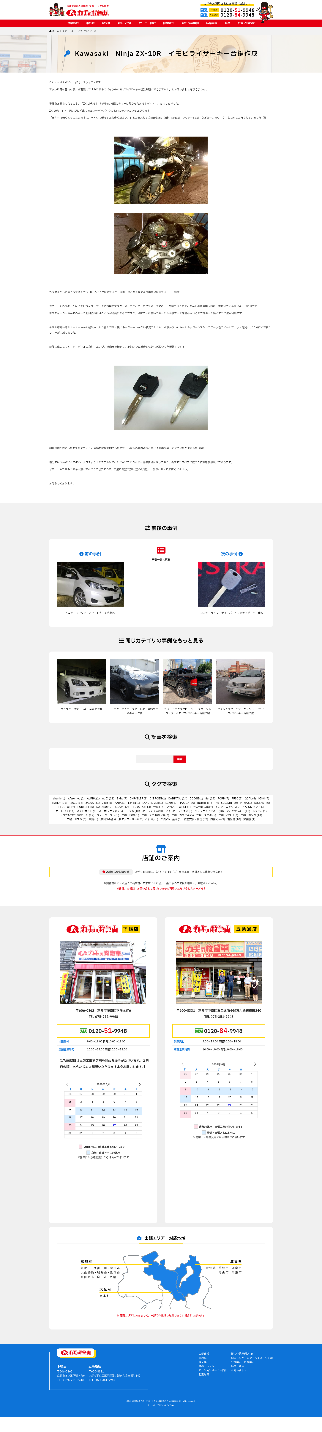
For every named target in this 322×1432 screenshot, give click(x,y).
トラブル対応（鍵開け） (74, 815)
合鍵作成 (73, 23)
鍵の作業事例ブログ (243, 1354)
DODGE (194, 799)
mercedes (203, 803)
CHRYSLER (136, 799)
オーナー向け (147, 23)
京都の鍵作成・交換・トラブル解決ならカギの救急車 (155, 1401)
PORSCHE (83, 807)
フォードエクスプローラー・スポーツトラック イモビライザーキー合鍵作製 (187, 711)
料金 (227, 23)
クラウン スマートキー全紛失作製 (81, 709)
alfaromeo (73, 799)
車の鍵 (90, 23)
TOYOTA (138, 807)
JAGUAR (91, 803)
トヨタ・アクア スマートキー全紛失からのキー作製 (134, 711)
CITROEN (156, 799)
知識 (163, 819)
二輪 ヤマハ (74, 819)
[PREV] (67, 1084)
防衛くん (215, 819)
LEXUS (169, 803)
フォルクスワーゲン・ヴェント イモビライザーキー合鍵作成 (240, 711)
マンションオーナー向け (213, 1370)
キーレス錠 (127, 811)
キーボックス (107, 811)
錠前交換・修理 (193, 819)
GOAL (248, 799)
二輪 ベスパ (226, 815)
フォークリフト (106, 815)
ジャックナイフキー (206, 811)
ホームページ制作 (155, 1405)
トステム (257, 811)
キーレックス (180, 811)
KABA (117, 803)
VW (169, 807)
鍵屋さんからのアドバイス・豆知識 (252, 1358)
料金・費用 (237, 1366)
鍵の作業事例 (190, 23)
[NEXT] (138, 1084)
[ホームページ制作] (170, 1405)
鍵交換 (106, 23)
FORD (221, 799)
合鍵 (91, 819)
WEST (183, 807)
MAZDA (184, 803)
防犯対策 (168, 23)
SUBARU (101, 807)
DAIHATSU (174, 799)
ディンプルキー (235, 811)
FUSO (234, 799)
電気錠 (231, 819)
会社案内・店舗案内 (243, 1362)
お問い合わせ (246, 23)
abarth (57, 799)
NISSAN (259, 803)
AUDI (105, 799)
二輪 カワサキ (180, 815)
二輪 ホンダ (248, 815)
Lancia (132, 803)
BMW (120, 799)
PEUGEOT (64, 807)
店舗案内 (211, 23)
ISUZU (73, 803)
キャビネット (84, 811)
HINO (261, 799)
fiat (207, 799)
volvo (156, 807)
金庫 (174, 819)
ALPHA (91, 799)
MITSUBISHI (224, 803)
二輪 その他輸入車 (153, 815)
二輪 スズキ (204, 815)
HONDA (56, 803)
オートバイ (62, 811)
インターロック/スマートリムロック (236, 807)
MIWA (244, 803)
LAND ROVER (150, 803)
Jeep (105, 803)
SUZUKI (120, 807)
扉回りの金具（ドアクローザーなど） (122, 819)
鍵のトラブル (206, 1366)
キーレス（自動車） (154, 811)
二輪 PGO (128, 815)
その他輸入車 (201, 807)
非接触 (247, 819)
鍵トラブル (125, 23)
